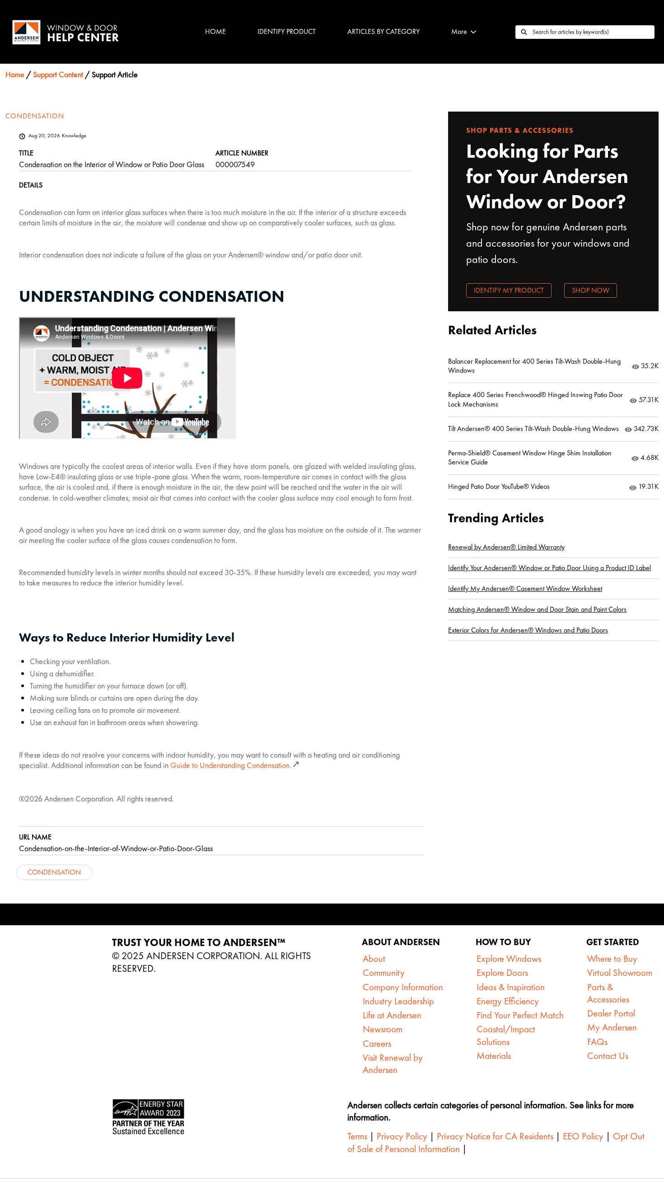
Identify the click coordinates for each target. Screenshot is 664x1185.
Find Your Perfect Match (520, 1015)
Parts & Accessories (608, 993)
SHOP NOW (590, 290)
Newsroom (382, 1029)
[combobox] (594, 32)
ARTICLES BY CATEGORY (383, 31)
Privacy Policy (400, 1136)
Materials (494, 1055)
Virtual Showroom (619, 972)
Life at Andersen (392, 1015)
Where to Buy (612, 958)
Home (215, 31)
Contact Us (607, 1055)
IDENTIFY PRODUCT (286, 31)
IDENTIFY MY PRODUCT (509, 290)
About (374, 958)
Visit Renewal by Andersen (393, 1063)
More (459, 31)
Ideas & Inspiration (511, 987)
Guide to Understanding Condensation (230, 765)
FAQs (597, 1041)
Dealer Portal (611, 1013)
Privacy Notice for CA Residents (495, 1136)
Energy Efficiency (508, 1001)
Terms (357, 1136)
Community (384, 972)
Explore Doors (502, 972)
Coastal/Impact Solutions (506, 1035)
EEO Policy (582, 1136)
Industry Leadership (398, 1001)
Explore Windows (509, 958)
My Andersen (612, 1027)
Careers (377, 1043)
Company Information (403, 987)
